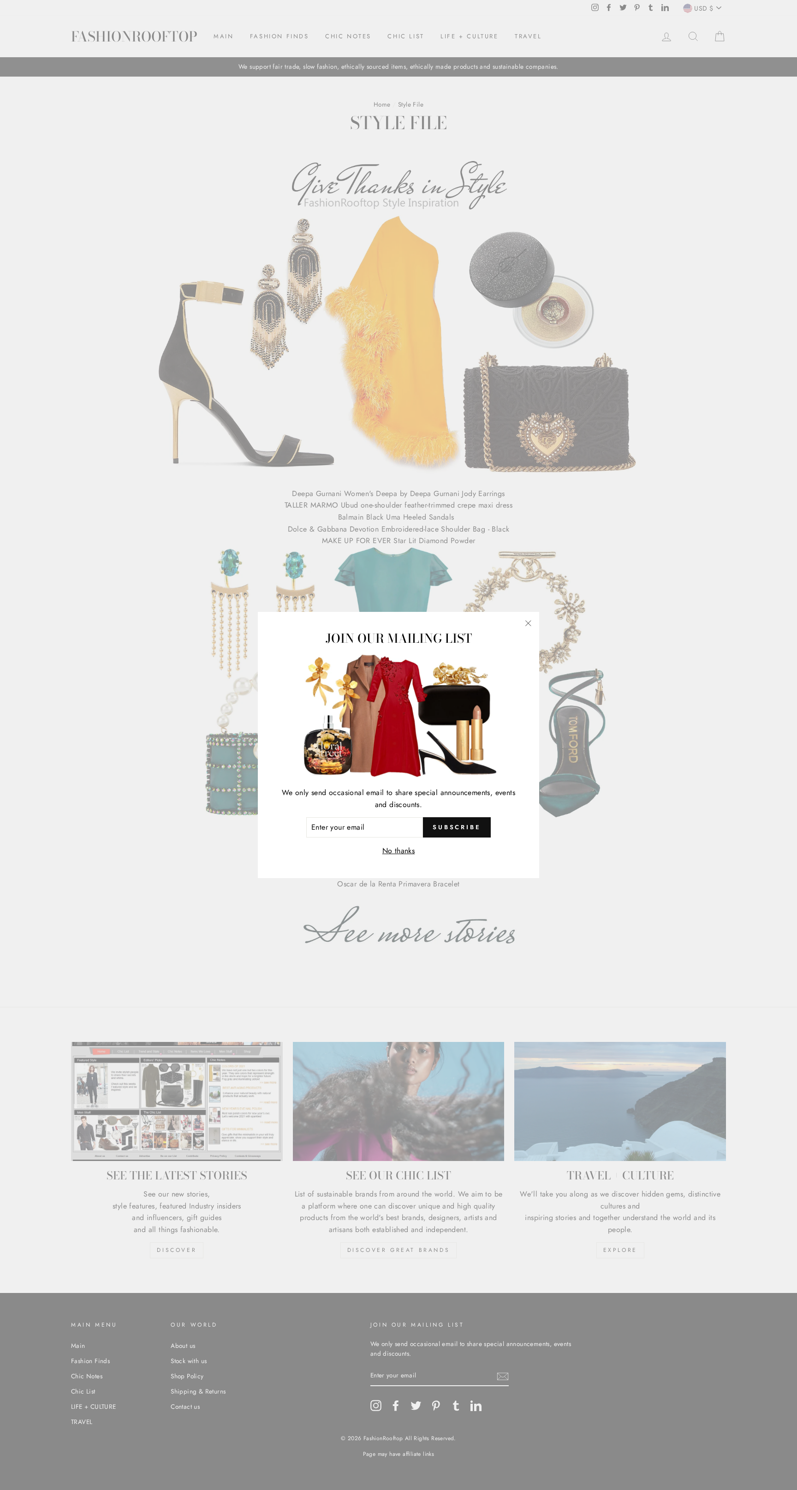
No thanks (398, 850)
